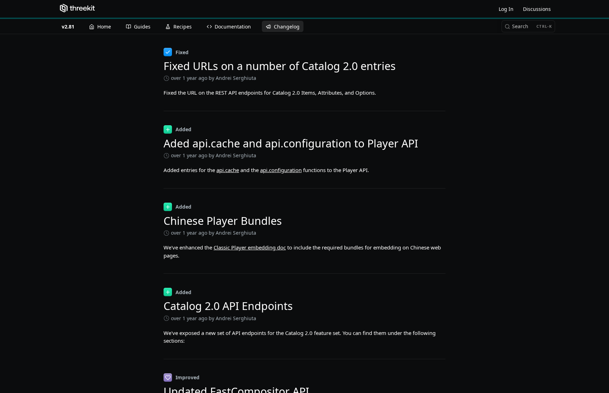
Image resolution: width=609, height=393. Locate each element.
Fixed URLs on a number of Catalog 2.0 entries (280, 66)
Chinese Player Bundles (223, 221)
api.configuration (281, 169)
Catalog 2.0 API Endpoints (228, 306)
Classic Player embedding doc (250, 247)
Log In (506, 9)
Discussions (537, 9)
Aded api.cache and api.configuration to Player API (291, 143)
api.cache (227, 169)
